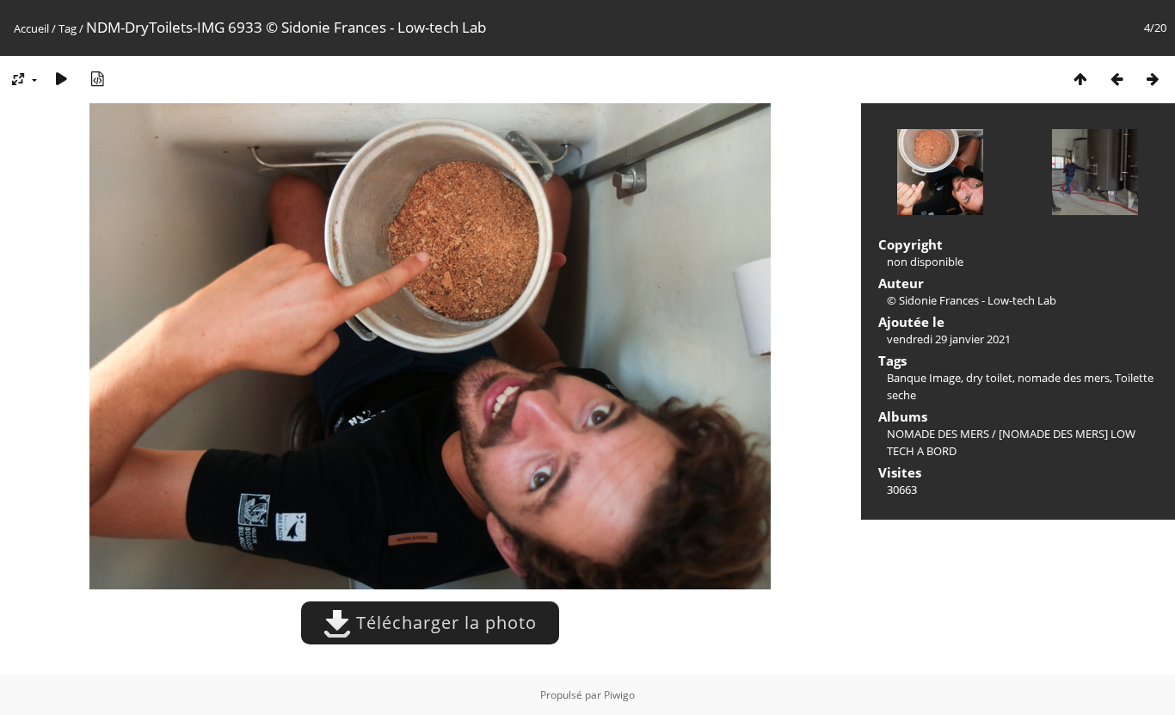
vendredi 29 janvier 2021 (949, 339)
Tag (67, 28)
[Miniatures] (1080, 79)
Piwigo (619, 694)
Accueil (31, 28)
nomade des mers (1064, 377)
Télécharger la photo (444, 622)
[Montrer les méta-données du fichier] (97, 79)
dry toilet (989, 377)
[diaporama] (61, 79)
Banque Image (924, 377)
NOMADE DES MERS (938, 433)
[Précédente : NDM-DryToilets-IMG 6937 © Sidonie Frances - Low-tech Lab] (1116, 79)
